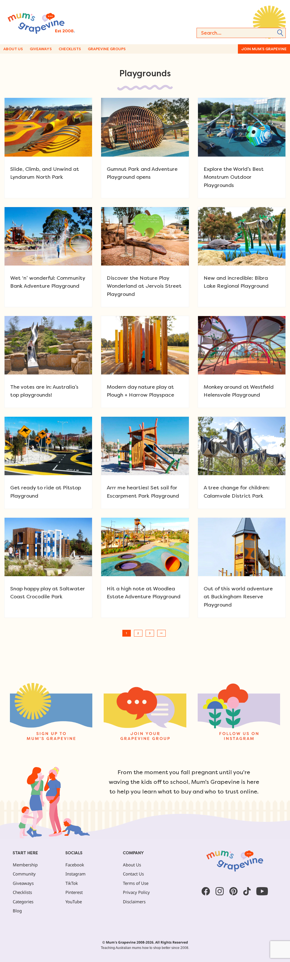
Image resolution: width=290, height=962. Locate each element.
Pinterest (74, 892)
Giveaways (41, 49)
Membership (25, 865)
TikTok (71, 883)
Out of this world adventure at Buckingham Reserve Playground (238, 597)
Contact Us (133, 874)
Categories (23, 901)
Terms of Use (135, 883)
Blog (17, 910)
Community (24, 874)
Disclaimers (134, 901)
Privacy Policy (136, 892)
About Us (13, 49)
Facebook (74, 865)
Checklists (70, 49)
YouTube (73, 901)
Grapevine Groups (107, 49)
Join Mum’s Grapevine (264, 49)
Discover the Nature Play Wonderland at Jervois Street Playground (144, 286)
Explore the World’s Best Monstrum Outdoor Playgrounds (234, 177)
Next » (161, 633)
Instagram (75, 874)
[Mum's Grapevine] (53, 22)
